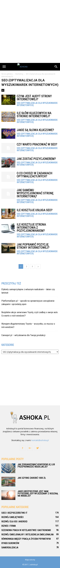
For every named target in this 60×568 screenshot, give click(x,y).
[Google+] (30, 448)
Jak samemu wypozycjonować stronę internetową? (35, 193)
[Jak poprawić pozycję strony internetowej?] (8, 248)
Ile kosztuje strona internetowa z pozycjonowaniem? (31, 227)
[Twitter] (37, 448)
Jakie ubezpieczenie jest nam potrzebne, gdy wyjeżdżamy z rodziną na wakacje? (38, 493)
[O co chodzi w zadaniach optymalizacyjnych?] (8, 177)
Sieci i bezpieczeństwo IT (14, 513)
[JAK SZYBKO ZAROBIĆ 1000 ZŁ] (8, 481)
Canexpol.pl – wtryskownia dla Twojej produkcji (23, 335)
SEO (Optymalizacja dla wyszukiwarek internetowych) (37, 104)
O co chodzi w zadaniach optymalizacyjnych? (34, 174)
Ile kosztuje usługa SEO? (34, 210)
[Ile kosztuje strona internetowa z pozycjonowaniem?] (8, 228)
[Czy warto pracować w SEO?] (8, 148)
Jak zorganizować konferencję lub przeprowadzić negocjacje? (36, 465)
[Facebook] (22, 448)
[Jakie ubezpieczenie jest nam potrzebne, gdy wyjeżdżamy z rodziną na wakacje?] (8, 495)
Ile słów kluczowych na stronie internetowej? (34, 114)
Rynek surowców (10, 543)
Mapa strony (30, 559)
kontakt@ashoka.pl (40, 440)
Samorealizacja (9, 547)
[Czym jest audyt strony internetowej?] (8, 100)
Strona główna (7, 74)
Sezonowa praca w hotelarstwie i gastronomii (26, 530)
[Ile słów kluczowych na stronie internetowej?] (8, 117)
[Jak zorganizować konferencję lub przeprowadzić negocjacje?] (8, 468)
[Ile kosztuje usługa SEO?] (8, 214)
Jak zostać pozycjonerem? (36, 159)
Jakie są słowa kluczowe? (35, 130)
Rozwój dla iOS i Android (14, 521)
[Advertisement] (30, 31)
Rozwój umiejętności (12, 517)
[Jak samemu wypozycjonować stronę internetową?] (8, 194)
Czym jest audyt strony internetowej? (34, 97)
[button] (56, 66)
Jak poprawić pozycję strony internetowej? (33, 246)
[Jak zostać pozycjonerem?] (8, 162)
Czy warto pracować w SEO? (37, 144)
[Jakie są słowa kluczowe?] (8, 134)
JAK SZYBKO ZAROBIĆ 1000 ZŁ (32, 478)
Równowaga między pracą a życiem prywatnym (26, 539)
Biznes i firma (8, 526)
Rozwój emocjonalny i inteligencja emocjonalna (27, 534)
